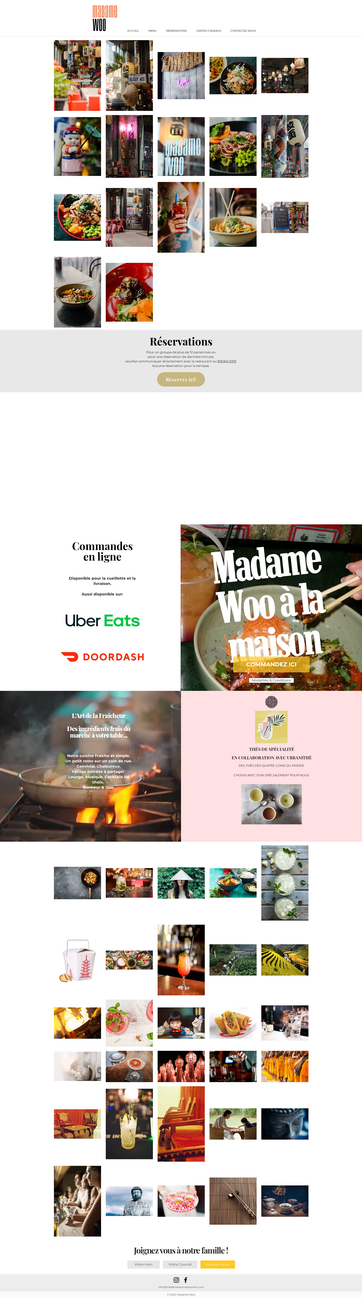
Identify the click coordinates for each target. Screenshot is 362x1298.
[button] (152, 30)
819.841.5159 (226, 361)
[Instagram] (176, 1280)
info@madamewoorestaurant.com (181, 1287)
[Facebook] (185, 1280)
